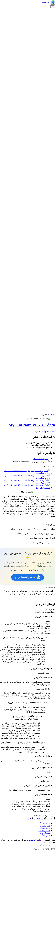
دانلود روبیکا (45, 828)
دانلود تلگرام (45, 826)
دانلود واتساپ (44, 830)
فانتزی (37, 431)
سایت (39, 840)
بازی (44, 414)
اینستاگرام (39, 819)
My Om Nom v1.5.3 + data (32, 425)
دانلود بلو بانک (44, 823)
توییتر (28, 819)
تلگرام (49, 819)
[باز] (52, 6)
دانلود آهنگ (45, 835)
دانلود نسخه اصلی (40, 459)
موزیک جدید (45, 833)
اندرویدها (46, 2)
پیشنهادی (46, 431)
